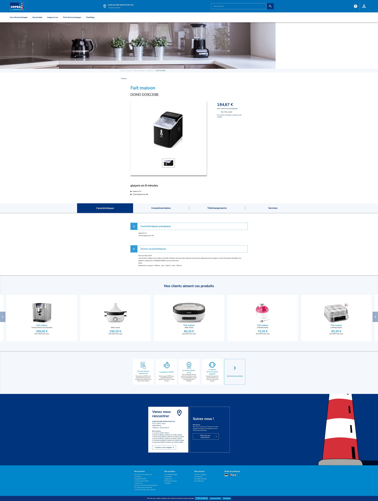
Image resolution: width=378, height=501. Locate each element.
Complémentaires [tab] (161, 208)
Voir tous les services (235, 376)
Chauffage (167, 483)
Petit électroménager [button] (72, 17)
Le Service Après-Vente (141, 481)
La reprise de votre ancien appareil (212, 372)
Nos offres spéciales (200, 479)
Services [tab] (272, 208)
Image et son (168, 479)
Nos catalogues (199, 481)
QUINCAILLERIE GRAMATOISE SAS (121, 5)
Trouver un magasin (200, 474)
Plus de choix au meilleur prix (143, 372)
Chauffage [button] (90, 17)
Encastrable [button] (37, 17)
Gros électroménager (170, 474)
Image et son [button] (52, 17)
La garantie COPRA (166, 372)
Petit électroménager (139, 70)
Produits (129, 70)
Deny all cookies (215, 498)
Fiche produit (228, 112)
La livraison (137, 477)
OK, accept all (202, 498)
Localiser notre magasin (163, 447)
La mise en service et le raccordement (145, 485)
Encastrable (168, 477)
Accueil (123, 70)
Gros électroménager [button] (19, 17)
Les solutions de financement (143, 487)
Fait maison (150, 70)
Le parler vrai (138, 483)
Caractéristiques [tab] (105, 208)
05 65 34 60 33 (164, 428)
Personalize (226, 498)
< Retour (124, 78)
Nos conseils (198, 477)
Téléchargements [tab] (217, 208)
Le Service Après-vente (189, 371)
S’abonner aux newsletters (205, 436)
